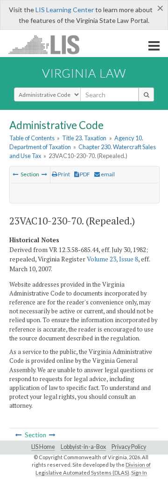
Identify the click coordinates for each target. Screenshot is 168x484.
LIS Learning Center (64, 10)
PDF (84, 174)
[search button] (146, 94)
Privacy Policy (129, 446)
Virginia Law (84, 73)
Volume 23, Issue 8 (112, 259)
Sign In (139, 473)
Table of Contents (32, 138)
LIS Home (43, 446)
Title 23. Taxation (84, 138)
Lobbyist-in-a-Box (83, 446)
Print (63, 174)
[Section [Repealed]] (15, 174)
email (107, 174)
